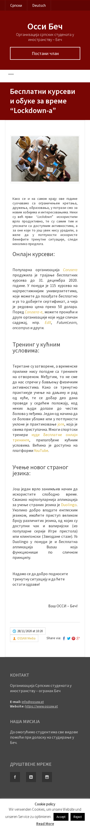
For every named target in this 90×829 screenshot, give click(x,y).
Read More (45, 823)
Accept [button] (61, 817)
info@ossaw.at (33, 701)
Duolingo (69, 504)
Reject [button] (78, 817)
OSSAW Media (26, 638)
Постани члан (45, 53)
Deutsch (39, 5)
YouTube (41, 450)
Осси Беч (45, 26)
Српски (16, 5)
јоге (61, 424)
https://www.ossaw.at (41, 706)
